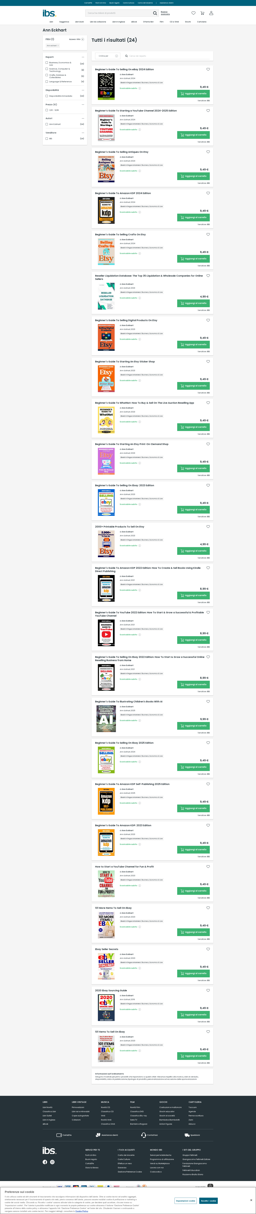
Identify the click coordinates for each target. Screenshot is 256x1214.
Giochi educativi (166, 1111)
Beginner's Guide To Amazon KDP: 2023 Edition (123, 825)
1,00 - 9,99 (54, 110)
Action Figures (165, 1124)
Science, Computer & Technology (59, 70)
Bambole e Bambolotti (169, 1120)
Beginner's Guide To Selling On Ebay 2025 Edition (124, 743)
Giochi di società (167, 1115)
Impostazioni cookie (185, 1200)
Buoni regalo (114, 3)
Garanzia (122, 1167)
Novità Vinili (106, 1120)
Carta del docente (145, 3)
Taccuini (193, 1107)
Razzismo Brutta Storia (193, 1174)
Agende (192, 1111)
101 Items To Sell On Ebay (110, 1031)
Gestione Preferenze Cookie (130, 1171)
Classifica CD (107, 1111)
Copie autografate (80, 1115)
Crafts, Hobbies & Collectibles (57, 76)
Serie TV (133, 1120)
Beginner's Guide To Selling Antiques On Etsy (121, 152)
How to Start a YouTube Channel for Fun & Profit (124, 866)
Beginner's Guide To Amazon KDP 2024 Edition (123, 193)
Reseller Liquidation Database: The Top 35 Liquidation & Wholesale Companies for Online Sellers (149, 277)
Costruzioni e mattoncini (170, 1107)
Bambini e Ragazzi (138, 1124)
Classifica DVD (137, 1111)
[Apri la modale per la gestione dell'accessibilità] (210, 1187)
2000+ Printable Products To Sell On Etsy (119, 526)
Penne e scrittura (196, 1115)
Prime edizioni (78, 1107)
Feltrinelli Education (191, 1170)
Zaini (191, 1120)
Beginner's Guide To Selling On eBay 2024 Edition (124, 69)
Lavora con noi (157, 1167)
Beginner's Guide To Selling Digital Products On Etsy (126, 320)
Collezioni (76, 1120)
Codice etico (156, 1171)
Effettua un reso (125, 1163)
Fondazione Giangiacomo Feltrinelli (195, 1164)
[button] (155, 13)
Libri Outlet (47, 1115)
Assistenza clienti (166, 3)
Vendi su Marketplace (159, 1163)
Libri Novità (47, 1107)
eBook (45, 1124)
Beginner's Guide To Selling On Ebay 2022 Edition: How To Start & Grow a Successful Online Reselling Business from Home (149, 658)
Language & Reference (60, 81)
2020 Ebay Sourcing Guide (111, 990)
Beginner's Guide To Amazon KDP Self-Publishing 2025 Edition (132, 784)
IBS (50, 138)
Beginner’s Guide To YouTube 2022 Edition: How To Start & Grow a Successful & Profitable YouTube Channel (149, 614)
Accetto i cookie (208, 1200)
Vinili (103, 1115)
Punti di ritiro (101, 3)
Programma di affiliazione (162, 1159)
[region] (128, 1200)
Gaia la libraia (91, 1167)
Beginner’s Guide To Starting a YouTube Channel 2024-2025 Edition (136, 110)
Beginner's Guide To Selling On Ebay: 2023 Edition (124, 485)
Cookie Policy (81, 1211)
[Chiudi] (251, 1200)
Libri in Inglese (49, 1120)
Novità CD (105, 1107)
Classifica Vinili (108, 1124)
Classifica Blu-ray (138, 1115)
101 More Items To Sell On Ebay (113, 908)
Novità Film (135, 1107)
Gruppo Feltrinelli (190, 1155)
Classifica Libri (49, 1111)
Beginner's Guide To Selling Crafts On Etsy (120, 234)
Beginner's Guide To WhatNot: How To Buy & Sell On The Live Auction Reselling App (144, 403)
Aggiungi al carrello (196, 93)
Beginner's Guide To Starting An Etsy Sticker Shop (125, 361)
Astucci (192, 1124)
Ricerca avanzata (165, 13)
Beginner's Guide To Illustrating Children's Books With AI (128, 701)
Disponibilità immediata (60, 96)
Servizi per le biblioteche (160, 1155)
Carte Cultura (128, 3)
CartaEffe (88, 3)
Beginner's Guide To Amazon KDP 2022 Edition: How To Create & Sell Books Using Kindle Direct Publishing (148, 569)
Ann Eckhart (55, 124)
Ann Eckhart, (125, 78)
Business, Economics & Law (60, 63)
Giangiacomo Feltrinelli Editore (196, 1159)
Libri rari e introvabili (80, 1111)
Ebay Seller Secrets (106, 949)
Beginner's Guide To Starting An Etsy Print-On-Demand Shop (131, 444)
